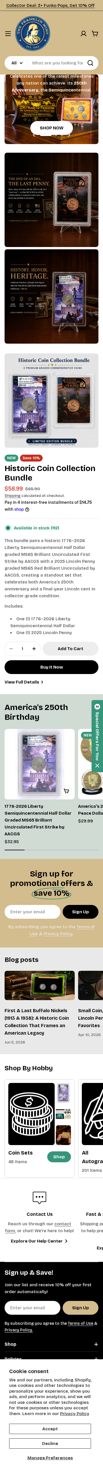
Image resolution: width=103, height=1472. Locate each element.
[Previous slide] (34, 134)
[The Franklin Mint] (51, 200)
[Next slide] (69, 134)
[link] (63, 1093)
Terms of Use (80, 1323)
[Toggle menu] (8, 33)
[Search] (90, 63)
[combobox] (51, 63)
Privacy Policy (74, 1413)
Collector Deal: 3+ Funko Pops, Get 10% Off (50, 5)
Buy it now (51, 667)
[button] (46, 135)
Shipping (13, 495)
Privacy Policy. (58, 933)
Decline (50, 1443)
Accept (50, 1428)
